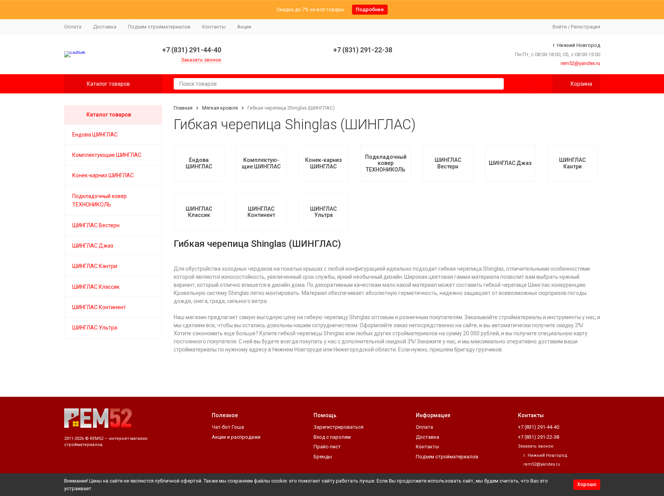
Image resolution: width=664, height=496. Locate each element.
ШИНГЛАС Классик (96, 287)
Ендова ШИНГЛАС (95, 134)
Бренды (323, 456)
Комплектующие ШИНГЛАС (106, 155)
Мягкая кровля (220, 108)
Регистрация (585, 27)
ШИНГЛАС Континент (99, 307)
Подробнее (370, 9)
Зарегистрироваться (339, 427)
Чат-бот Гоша (228, 427)
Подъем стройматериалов (159, 27)
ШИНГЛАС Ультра (94, 328)
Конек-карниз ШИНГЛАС (103, 175)
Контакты (214, 27)
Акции (244, 27)
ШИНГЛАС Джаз (92, 246)
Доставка (104, 27)
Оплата (72, 27)
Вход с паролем (332, 437)
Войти (560, 27)
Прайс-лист (327, 446)
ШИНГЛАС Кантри (94, 266)
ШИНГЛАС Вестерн (96, 225)
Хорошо (586, 484)
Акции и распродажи (236, 437)
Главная (183, 108)
